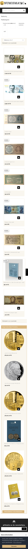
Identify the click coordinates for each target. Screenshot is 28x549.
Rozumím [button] (14, 546)
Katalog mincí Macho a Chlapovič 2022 (14, 443)
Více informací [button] (17, 542)
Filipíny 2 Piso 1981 (9, 222)
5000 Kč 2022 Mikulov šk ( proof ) (13, 413)
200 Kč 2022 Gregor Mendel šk (12, 383)
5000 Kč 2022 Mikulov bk (11, 353)
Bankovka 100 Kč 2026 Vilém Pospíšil (14, 101)
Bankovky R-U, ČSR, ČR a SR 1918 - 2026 (14, 282)
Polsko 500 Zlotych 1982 (11, 312)
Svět (5, 31)
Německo (13, 23)
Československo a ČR (5, 24)
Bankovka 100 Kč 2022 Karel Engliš (13, 71)
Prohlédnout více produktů (13, 511)
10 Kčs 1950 (8, 192)
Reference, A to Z (14, 40)
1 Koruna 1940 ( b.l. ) (10, 161)
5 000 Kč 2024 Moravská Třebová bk (14, 473)
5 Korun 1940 (8, 131)
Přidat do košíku (18, 67)
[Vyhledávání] (24, 10)
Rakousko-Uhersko (21, 24)
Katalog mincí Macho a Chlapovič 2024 (14, 503)
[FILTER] (27, 274)
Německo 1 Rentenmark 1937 (12, 252)
